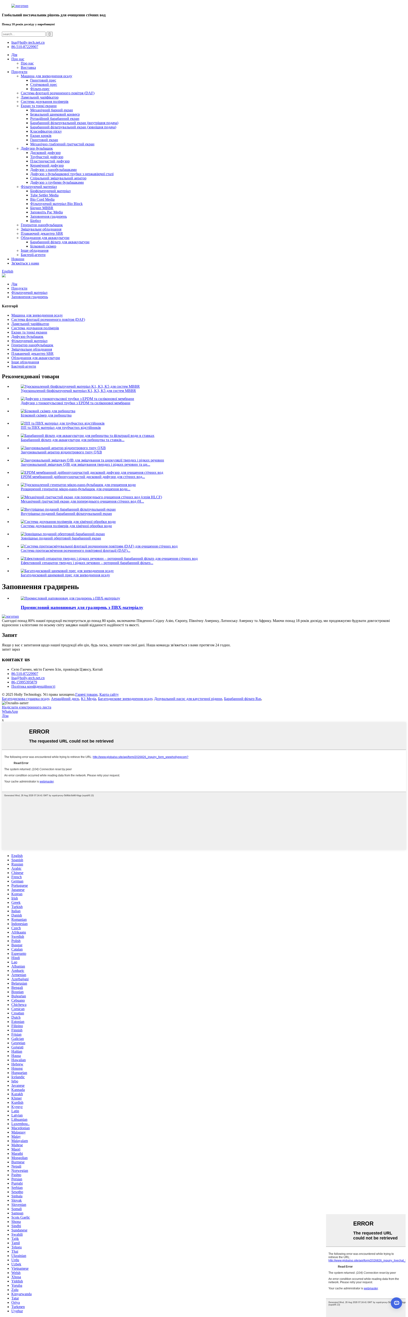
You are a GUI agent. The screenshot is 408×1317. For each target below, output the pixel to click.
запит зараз (11, 649)
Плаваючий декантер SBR (42, 233)
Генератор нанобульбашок (42, 225)
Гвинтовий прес (43, 80)
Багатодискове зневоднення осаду (125, 699)
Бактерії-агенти (33, 255)
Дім (14, 55)
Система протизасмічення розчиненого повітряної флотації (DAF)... (75, 550)
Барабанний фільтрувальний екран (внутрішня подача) (74, 123)
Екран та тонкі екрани (39, 106)
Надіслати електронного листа (26, 707)
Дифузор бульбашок (37, 148)
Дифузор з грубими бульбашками (57, 182)
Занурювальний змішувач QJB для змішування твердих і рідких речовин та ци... (85, 464)
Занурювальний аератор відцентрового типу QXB (61, 452)
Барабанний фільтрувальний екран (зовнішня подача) (73, 127)
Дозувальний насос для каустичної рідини (188, 699)
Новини (17, 259)
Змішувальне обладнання (41, 229)
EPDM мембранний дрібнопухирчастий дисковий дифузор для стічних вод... (83, 477)
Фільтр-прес (40, 89)
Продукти (19, 72)
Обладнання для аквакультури (45, 238)
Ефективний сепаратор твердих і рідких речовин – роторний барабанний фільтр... (87, 563)
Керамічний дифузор (47, 165)
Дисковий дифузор (45, 153)
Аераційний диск (65, 699)
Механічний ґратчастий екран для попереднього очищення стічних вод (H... (82, 501)
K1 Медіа (88, 699)
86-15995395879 (24, 682)
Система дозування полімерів (44, 102)
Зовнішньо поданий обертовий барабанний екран (61, 538)
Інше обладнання (34, 250)
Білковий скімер (43, 246)
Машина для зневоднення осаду (46, 76)
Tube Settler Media (44, 195)
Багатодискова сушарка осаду (25, 699)
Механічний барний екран (51, 110)
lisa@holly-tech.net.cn (28, 678)
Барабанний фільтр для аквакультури (59, 242)
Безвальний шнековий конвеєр (55, 114)
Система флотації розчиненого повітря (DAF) (57, 93)
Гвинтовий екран (44, 140)
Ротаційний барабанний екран (54, 119)
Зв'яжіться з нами (25, 263)
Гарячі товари (86, 694)
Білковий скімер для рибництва (46, 415)
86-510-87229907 (24, 674)
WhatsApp (10, 711)
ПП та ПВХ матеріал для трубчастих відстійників (61, 428)
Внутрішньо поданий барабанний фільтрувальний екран (66, 514)
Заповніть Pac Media (46, 212)
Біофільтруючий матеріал (50, 191)
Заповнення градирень (48, 216)
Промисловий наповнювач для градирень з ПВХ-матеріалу (82, 607)
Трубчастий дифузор (46, 157)
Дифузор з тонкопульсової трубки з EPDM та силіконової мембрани (75, 403)
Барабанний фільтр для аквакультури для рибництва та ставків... (72, 440)
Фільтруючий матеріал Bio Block (56, 204)
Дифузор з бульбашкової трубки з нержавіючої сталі (72, 174)
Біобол (35, 221)
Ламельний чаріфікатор (40, 97)
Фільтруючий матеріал (39, 187)
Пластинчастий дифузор (50, 161)
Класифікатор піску (46, 131)
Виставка (28, 67)
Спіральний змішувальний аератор (58, 178)
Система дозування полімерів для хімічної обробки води (66, 526)
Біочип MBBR (41, 208)
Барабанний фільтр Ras (242, 699)
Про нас (17, 59)
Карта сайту (109, 694)
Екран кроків (40, 136)
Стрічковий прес (43, 85)
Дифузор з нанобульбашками (53, 170)
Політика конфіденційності (33, 686)
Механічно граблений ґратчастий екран (62, 144)
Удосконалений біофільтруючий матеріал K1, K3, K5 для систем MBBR (78, 391)
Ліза (5, 716)
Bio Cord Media (42, 199)
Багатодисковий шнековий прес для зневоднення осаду (65, 575)
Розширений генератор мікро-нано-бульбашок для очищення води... (75, 489)
